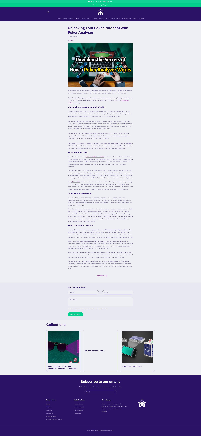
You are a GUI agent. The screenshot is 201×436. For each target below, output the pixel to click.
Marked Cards (78, 404)
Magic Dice (77, 413)
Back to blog (102, 276)
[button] (48, 12)
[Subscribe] (115, 392)
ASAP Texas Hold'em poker (97, 430)
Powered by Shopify (109, 430)
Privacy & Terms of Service (54, 419)
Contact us (49, 413)
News (48, 404)
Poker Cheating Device (131, 366)
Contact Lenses (79, 407)
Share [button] (71, 40)
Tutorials (49, 407)
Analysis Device (79, 410)
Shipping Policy (51, 416)
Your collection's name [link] (94, 351)
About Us (49, 410)
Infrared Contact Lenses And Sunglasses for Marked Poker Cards (62, 367)
